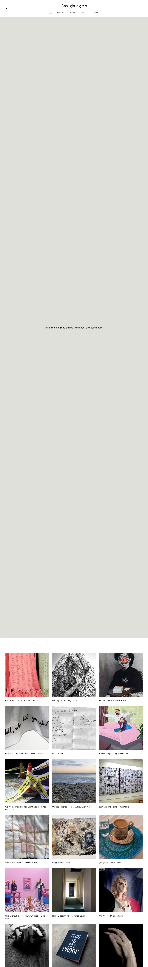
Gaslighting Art (74, 5)
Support (85, 12)
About (96, 12)
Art (50, 12)
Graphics (60, 12)
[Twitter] (6, 8)
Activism (73, 12)
